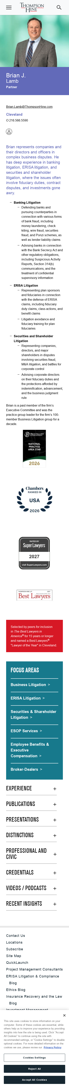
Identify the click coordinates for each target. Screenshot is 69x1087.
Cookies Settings (34, 1057)
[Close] (64, 1015)
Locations (14, 942)
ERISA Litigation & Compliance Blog (32, 979)
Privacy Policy (52, 1047)
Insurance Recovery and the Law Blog (34, 999)
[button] (8, 7)
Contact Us (15, 936)
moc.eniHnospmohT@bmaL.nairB (29, 106)
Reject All (34, 1068)
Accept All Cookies (34, 1079)
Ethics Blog (15, 990)
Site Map (13, 956)
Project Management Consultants (34, 969)
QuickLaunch (17, 963)
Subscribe (14, 949)
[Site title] (32, 7)
